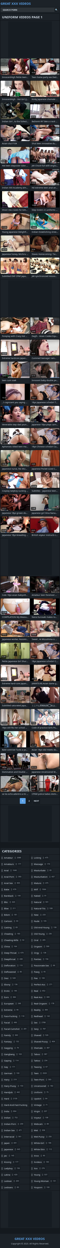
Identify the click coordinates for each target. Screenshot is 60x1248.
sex (40, 1022)
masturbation (44, 876)
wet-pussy (43, 1136)
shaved (41, 1035)
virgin (40, 1111)
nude (40, 921)
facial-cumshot (15, 1028)
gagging (11, 1047)
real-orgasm (44, 1003)
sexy (40, 1028)
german (11, 1073)
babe (10, 889)
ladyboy (12, 1168)
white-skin (43, 1149)
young (40, 1174)
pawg (40, 971)
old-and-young (45, 927)
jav (9, 1155)
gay (9, 1066)
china (10, 946)
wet (39, 1130)
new (40, 914)
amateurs (12, 864)
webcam (41, 1124)
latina (10, 1174)
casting (11, 927)
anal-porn (12, 876)
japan (10, 1143)
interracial (12, 1136)
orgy (40, 952)
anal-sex (12, 883)
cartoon (11, 921)
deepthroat (13, 959)
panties (41, 959)
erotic (10, 990)
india (10, 1111)
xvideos (41, 1162)
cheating (12, 933)
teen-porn (42, 1079)
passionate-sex (44, 965)
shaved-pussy (44, 1041)
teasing (41, 1066)
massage (42, 864)
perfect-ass (43, 984)
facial (10, 1022)
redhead (42, 1016)
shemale (42, 1047)
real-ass (42, 997)
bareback (12, 895)
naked (40, 895)
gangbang (13, 1054)
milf (40, 889)
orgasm (41, 946)
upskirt (40, 1098)
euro (10, 997)
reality (41, 1009)
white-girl (42, 1143)
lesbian (11, 1181)
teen (40, 1073)
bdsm (10, 914)
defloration (13, 965)
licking (41, 857)
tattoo (40, 1060)
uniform (41, 1092)
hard (10, 1098)
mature (41, 883)
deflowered (13, 971)
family (11, 1035)
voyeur (41, 1117)
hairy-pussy (13, 1085)
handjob (12, 1092)
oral (39, 940)
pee (39, 978)
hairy (10, 1079)
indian (11, 1117)
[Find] (56, 10)
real (39, 990)
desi (10, 978)
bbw (10, 908)
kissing (11, 1162)
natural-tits (43, 908)
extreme (11, 1009)
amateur (12, 857)
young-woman (45, 1181)
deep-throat (14, 952)
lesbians (11, 1187)
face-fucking (14, 1016)
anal (10, 870)
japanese (12, 1149)
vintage (41, 1104)
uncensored (43, 1085)
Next (36, 800)
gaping (11, 1060)
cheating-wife (14, 940)
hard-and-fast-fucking (15, 1105)
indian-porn (13, 1124)
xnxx (39, 1155)
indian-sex (13, 1130)
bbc (9, 902)
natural (41, 902)
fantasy (11, 1041)
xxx (39, 1168)
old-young (43, 933)
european (12, 1003)
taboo (40, 1054)
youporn (42, 1187)
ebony (10, 984)
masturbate (43, 870)
